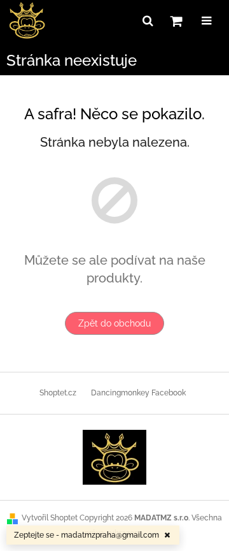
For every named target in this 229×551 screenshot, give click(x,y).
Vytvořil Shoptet (50, 517)
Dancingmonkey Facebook (138, 392)
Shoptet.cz (57, 392)
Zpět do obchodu (114, 323)
